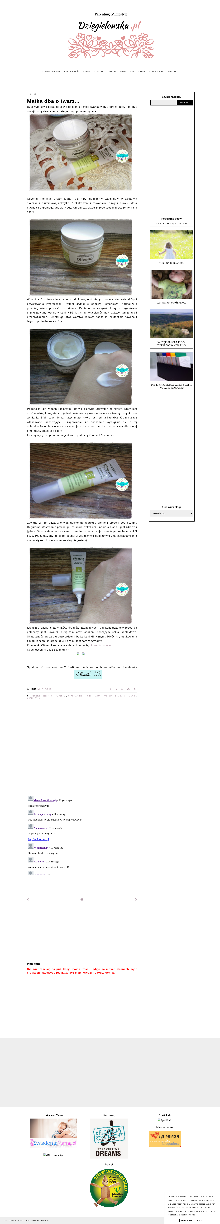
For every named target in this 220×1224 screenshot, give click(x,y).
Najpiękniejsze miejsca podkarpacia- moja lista (172, 344)
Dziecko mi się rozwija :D (171, 223)
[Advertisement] (82, 933)
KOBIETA (99, 71)
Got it (199, 1220)
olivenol (61, 696)
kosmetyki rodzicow (42, 696)
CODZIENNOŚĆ (72, 71)
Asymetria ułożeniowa (171, 302)
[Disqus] (82, 747)
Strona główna (51, 71)
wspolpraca (33, 698)
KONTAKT (173, 71)
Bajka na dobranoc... (171, 262)
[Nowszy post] (28, 899)
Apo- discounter (101, 645)
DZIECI (87, 71)
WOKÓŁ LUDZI (127, 71)
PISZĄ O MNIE (156, 71)
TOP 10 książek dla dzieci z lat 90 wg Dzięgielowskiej (171, 386)
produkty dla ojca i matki (120, 696)
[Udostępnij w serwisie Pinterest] (134, 690)
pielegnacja (94, 696)
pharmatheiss (76, 696)
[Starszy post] (136, 899)
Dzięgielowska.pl (30, 1220)
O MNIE (142, 71)
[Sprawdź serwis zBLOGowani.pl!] (53, 1155)
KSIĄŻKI (112, 71)
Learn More (186, 1220)
